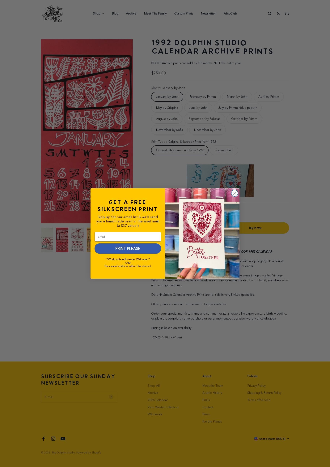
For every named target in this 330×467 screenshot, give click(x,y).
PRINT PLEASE (127, 248)
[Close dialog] (234, 193)
